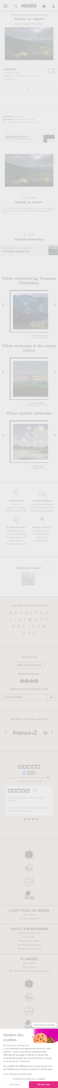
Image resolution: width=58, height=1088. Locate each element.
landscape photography (39, 211)
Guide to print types (29, 933)
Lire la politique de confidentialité (17, 1074)
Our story (29, 915)
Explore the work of (17, 250)
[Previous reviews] (2, 800)
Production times (29, 941)
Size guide (29, 937)
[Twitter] (36, 682)
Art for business (29, 918)
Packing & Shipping (29, 945)
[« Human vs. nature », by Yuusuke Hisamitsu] (28, 578)
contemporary (48, 208)
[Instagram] (26, 682)
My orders (29, 963)
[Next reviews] (55, 800)
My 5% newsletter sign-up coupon (29, 971)
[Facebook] (22, 682)
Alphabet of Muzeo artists (29, 606)
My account (29, 967)
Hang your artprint (29, 949)
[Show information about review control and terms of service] (48, 777)
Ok (51, 697)
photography (25, 208)
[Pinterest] (31, 682)
